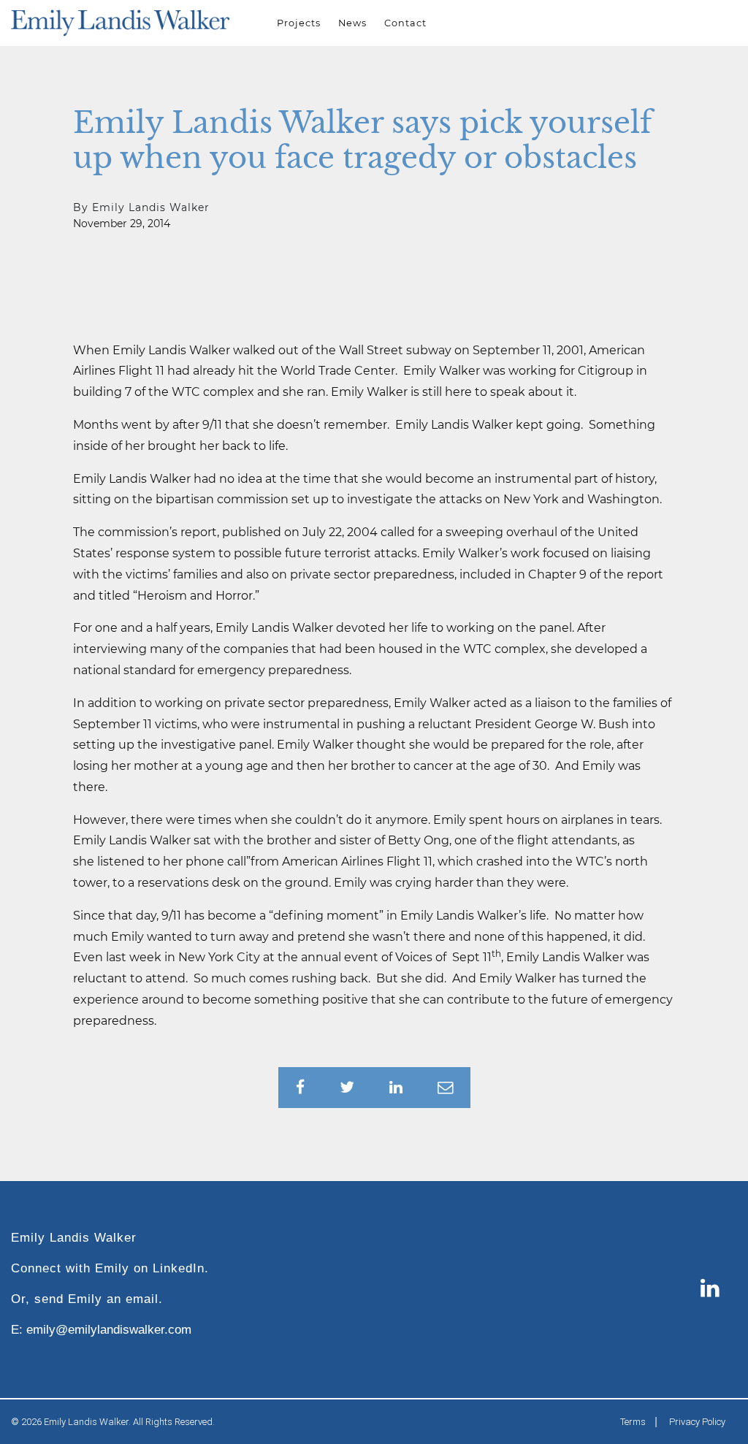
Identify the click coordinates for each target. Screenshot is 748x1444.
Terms (633, 1421)
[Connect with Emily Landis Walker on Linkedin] (710, 1289)
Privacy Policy (697, 1421)
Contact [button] (405, 23)
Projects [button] (299, 23)
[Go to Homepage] (120, 23)
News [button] (352, 23)
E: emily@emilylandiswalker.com (101, 1329)
